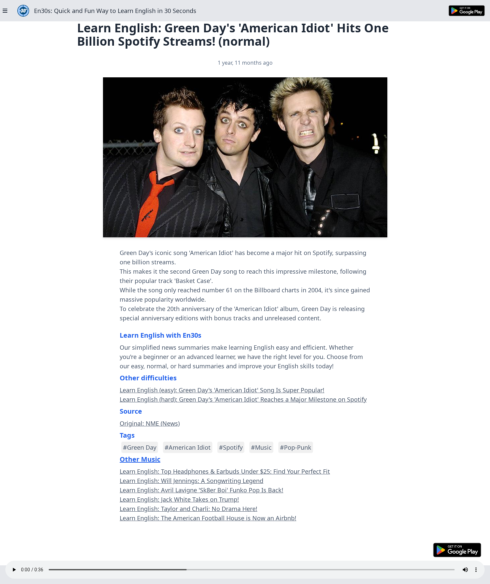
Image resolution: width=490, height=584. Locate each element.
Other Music (140, 459)
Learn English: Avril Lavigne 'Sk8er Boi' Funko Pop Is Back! (201, 490)
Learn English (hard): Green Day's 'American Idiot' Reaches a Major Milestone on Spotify (243, 399)
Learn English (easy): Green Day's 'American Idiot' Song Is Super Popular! (222, 390)
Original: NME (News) (150, 423)
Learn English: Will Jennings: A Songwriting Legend (191, 481)
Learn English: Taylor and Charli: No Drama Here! (188, 509)
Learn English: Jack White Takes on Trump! (179, 499)
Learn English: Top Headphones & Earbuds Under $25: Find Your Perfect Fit (225, 471)
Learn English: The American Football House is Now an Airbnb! (208, 518)
